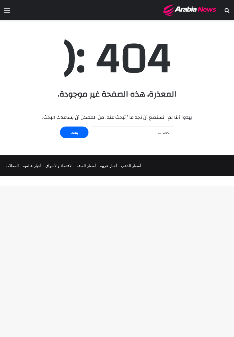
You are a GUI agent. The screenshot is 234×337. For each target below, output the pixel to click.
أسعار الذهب (131, 165)
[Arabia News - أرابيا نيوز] (190, 10)
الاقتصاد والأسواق (58, 165)
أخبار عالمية (32, 165)
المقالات (12, 165)
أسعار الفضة (86, 165)
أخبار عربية (108, 165)
